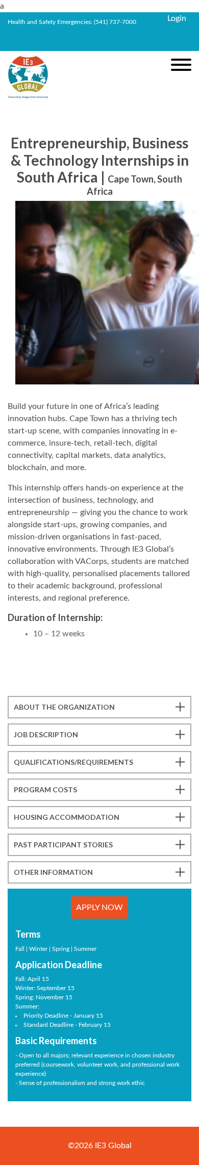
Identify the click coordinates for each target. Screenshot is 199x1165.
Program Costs (45, 789)
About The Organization (64, 707)
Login (176, 18)
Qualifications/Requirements (73, 762)
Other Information (53, 872)
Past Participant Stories (63, 844)
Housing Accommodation (66, 817)
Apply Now (99, 907)
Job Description (46, 734)
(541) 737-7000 (115, 22)
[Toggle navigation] (181, 65)
